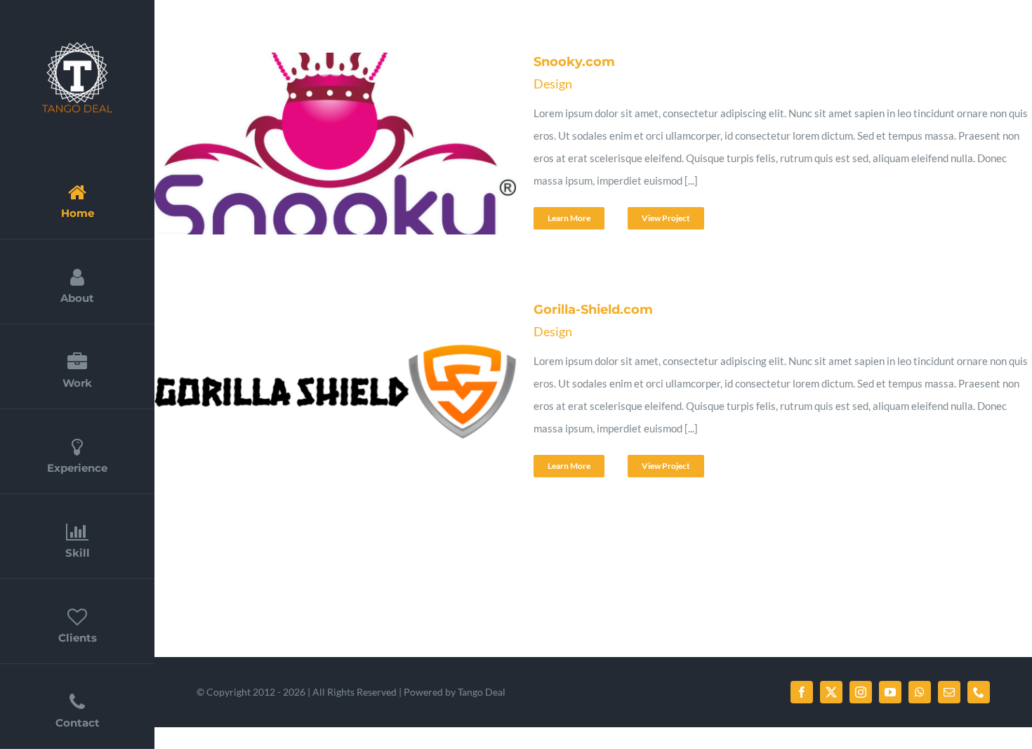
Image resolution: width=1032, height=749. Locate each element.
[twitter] (831, 692)
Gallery (348, 146)
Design (553, 83)
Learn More (569, 218)
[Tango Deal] (77, 47)
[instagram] (860, 692)
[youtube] (890, 692)
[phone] (978, 692)
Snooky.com (313, 146)
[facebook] (801, 692)
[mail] (949, 692)
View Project (666, 218)
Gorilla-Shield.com (313, 394)
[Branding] (331, 146)
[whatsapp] (919, 692)
